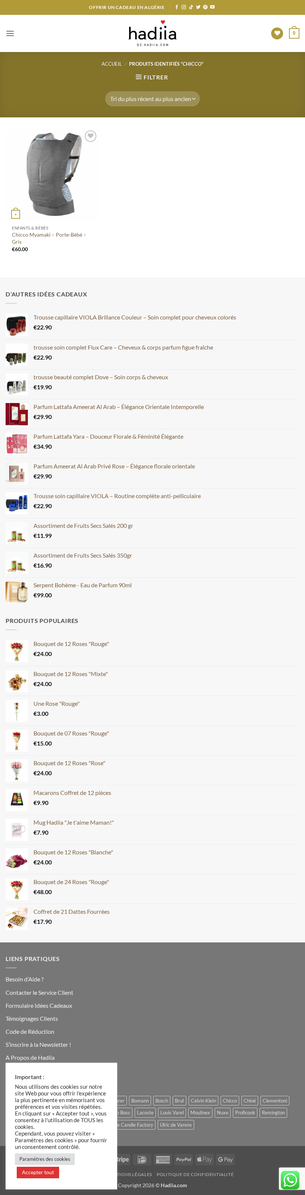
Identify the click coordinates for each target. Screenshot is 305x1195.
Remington (273, 1113)
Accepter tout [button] (38, 1172)
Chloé (250, 1101)
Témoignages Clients (32, 1018)
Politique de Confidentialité (195, 1174)
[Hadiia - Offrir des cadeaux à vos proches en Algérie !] (152, 33)
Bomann (140, 1101)
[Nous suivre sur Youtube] (212, 7)
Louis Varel (172, 1113)
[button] (10, 33)
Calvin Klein (203, 1101)
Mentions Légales (129, 1174)
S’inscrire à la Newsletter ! (38, 1044)
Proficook (245, 1113)
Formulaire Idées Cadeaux (39, 1005)
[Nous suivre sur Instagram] (184, 7)
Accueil (112, 64)
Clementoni (275, 1101)
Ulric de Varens (176, 1125)
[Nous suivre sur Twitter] (198, 7)
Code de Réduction (30, 1031)
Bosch (161, 1101)
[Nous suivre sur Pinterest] (205, 7)
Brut (179, 1101)
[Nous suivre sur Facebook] (176, 7)
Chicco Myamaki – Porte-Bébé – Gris (49, 238)
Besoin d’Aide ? (25, 979)
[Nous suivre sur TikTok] (191, 7)
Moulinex (200, 1113)
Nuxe (222, 1113)
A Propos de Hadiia (30, 1057)
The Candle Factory (132, 1125)
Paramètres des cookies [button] (44, 1159)
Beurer (117, 1101)
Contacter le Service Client (39, 992)
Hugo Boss (118, 1113)
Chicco (230, 1101)
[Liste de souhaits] (277, 33)
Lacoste (145, 1113)
